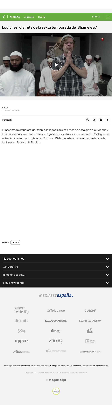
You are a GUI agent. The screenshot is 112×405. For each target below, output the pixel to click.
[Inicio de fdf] (4, 16)
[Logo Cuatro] (90, 310)
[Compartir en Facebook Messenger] (100, 120)
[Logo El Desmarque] (55, 321)
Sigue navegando (13, 282)
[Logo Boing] (22, 331)
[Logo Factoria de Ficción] (90, 320)
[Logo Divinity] (21, 320)
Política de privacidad (42, 366)
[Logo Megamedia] (57, 380)
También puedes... (14, 274)
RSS (106, 366)
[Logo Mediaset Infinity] (22, 310)
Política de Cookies (80, 366)
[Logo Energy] (56, 331)
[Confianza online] (56, 394)
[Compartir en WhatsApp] (87, 120)
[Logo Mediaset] (56, 297)
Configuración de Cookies (61, 366)
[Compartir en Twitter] (94, 120)
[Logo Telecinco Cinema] (56, 341)
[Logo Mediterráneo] (90, 351)
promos (15, 16)
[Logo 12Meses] (90, 341)
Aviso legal (8, 366)
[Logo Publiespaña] (56, 351)
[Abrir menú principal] (107, 16)
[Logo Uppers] (21, 341)
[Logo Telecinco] (56, 310)
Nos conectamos (13, 258)
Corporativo (10, 266)
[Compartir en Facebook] (107, 120)
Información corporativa (23, 366)
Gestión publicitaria (97, 366)
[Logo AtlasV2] (21, 351)
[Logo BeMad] (90, 331)
